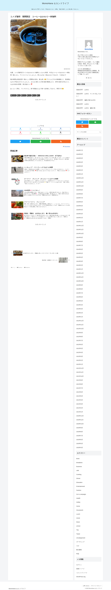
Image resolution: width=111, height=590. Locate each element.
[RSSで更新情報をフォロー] (61, 141)
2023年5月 (79, 301)
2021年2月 (79, 408)
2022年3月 (79, 356)
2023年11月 (79, 277)
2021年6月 (79, 392)
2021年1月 (79, 412)
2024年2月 (79, 265)
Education (79, 482)
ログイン (79, 565)
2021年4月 (79, 400)
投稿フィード (80, 568)
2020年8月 (79, 431)
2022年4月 (79, 352)
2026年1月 (79, 174)
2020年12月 (80, 416)
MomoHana (89, 49)
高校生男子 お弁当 (82, 89)
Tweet (78, 534)
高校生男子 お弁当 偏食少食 (85, 108)
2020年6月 (79, 439)
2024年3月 (79, 261)
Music (78, 522)
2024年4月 (79, 257)
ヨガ (77, 546)
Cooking (78, 474)
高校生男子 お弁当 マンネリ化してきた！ (88, 95)
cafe (19, 95)
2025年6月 (79, 202)
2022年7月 (79, 340)
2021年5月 (79, 396)
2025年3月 (79, 213)
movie (78, 518)
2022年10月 (80, 328)
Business (79, 466)
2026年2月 (79, 170)
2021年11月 (79, 372)
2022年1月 (79, 364)
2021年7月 (79, 388)
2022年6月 (79, 344)
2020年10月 (80, 424)
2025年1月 (79, 221)
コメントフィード (81, 573)
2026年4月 (79, 162)
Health (78, 498)
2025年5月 (79, 206)
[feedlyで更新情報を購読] (40, 141)
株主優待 (79, 550)
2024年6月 (79, 249)
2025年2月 (79, 217)
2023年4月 (79, 305)
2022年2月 (79, 360)
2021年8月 (79, 384)
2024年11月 (79, 229)
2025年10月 (80, 186)
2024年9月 (79, 237)
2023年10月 (80, 281)
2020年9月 (79, 427)
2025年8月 (79, 194)
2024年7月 (79, 245)
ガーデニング (80, 542)
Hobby (29, 95)
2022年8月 (79, 336)
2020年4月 (79, 447)
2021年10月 (80, 376)
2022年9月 (79, 332)
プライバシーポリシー (96, 585)
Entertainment (80, 486)
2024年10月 (80, 233)
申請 (77, 554)
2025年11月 (79, 182)
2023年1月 (79, 317)
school (78, 526)
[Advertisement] (40, 111)
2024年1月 (79, 269)
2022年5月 (79, 348)
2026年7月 (79, 150)
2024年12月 (80, 225)
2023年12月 (80, 273)
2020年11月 (79, 420)
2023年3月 (79, 309)
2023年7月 (79, 293)
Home (34, 95)
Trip (39, 95)
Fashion (24, 95)
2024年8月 (79, 241)
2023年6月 (79, 297)
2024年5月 (79, 253)
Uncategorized (80, 538)
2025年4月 (79, 209)
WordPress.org (80, 576)
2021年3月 (79, 404)
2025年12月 (80, 178)
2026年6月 (79, 154)
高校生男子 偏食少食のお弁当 (85, 100)
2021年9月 (79, 380)
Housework (79, 510)
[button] (100, 132)
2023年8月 (79, 289)
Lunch (78, 514)
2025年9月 (79, 190)
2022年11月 (79, 324)
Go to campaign (81, 494)
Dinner (78, 478)
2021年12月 (80, 368)
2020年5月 (79, 443)
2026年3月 (79, 166)
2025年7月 (79, 198)
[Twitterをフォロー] (20, 141)
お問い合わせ (86, 585)
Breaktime (14, 95)
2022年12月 (80, 320)
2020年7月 (79, 435)
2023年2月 (79, 313)
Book (77, 458)
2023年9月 (79, 285)
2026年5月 (79, 158)
